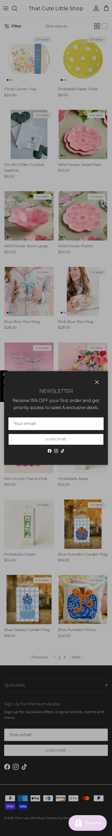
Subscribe (56, 439)
